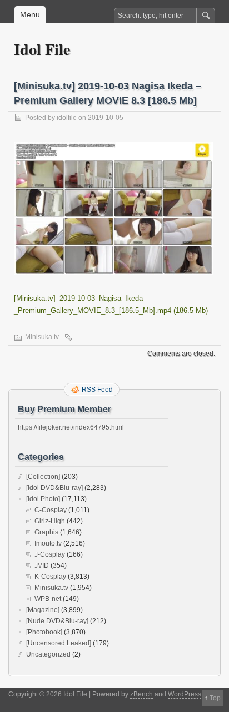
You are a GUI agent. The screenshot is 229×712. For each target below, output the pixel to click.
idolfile (67, 118)
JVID (41, 565)
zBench (141, 694)
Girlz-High (49, 521)
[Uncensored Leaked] (58, 643)
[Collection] (43, 477)
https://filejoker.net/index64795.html (71, 427)
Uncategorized (48, 654)
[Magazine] (42, 610)
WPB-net (47, 599)
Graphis (46, 532)
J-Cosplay (49, 554)
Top (215, 698)
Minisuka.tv (42, 337)
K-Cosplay (50, 576)
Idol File (42, 49)
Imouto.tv (48, 543)
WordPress (184, 694)
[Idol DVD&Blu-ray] (54, 488)
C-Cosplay (50, 510)
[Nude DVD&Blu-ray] (57, 621)
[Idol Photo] (43, 499)
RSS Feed (97, 389)
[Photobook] (44, 632)
